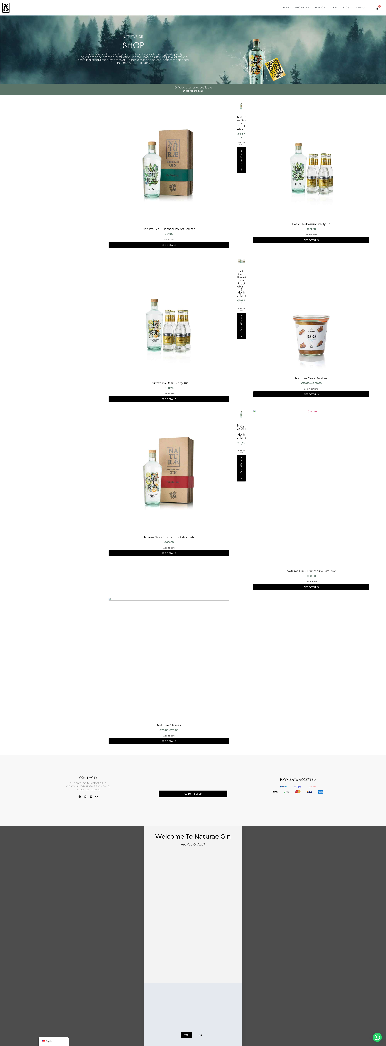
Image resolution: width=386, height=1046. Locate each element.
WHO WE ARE (302, 7)
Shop (334, 7)
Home (286, 7)
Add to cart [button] (168, 240)
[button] (377, 1037)
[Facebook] (79, 796)
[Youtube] (96, 796)
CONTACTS (361, 7)
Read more (311, 582)
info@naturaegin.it (88, 789)
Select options (311, 389)
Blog (346, 7)
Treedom (320, 7)
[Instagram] (85, 796)
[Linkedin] (91, 796)
